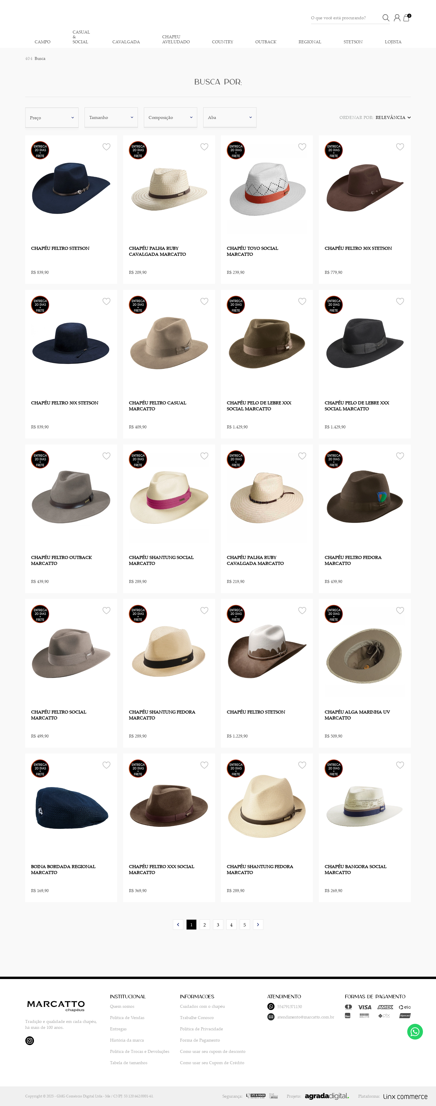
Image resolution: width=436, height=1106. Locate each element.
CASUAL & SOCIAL (81, 37)
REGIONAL (310, 42)
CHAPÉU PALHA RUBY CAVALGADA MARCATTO (157, 251)
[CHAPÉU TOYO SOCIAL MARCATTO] (267, 188)
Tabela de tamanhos (128, 1062)
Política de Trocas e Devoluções (139, 1051)
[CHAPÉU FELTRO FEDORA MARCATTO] (365, 497)
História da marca (127, 1040)
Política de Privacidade (201, 1029)
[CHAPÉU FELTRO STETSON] (71, 188)
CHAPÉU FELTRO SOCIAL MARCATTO (58, 715)
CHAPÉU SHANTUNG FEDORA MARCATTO (162, 715)
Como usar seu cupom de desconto (213, 1051)
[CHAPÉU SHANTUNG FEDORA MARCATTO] (169, 652)
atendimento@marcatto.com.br (305, 1017)
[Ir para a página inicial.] (212, 18)
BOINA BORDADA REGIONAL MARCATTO (63, 869)
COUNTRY (222, 42)
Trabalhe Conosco (197, 1017)
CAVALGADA (126, 42)
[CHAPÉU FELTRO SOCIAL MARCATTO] (71, 652)
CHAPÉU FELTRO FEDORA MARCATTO (353, 560)
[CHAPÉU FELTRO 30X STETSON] (365, 188)
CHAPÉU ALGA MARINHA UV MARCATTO (357, 715)
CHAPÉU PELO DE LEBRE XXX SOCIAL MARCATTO (259, 405)
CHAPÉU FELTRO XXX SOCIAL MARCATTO (161, 869)
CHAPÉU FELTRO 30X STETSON (358, 248)
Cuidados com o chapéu (202, 1006)
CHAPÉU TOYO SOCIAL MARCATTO (252, 251)
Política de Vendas (127, 1017)
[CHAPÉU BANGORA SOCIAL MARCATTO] (365, 807)
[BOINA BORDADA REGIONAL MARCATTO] (71, 807)
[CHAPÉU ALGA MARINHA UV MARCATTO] (365, 652)
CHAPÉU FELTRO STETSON (60, 248)
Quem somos (122, 1006)
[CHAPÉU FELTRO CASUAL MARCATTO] (169, 343)
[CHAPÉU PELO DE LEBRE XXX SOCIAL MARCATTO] (267, 343)
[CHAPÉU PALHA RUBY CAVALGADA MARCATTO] (169, 188)
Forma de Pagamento (200, 1040)
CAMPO (42, 42)
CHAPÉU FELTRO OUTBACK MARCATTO (61, 560)
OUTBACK (265, 42)
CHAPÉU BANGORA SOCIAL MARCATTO (355, 869)
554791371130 (289, 1006)
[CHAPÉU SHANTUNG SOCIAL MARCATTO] (169, 497)
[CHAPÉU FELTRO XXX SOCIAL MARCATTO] (169, 807)
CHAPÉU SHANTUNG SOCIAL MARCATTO (161, 560)
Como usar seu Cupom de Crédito (212, 1062)
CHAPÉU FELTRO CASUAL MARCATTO (157, 405)
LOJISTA (393, 42)
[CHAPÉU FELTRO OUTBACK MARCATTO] (71, 497)
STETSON (353, 42)
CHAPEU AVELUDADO (176, 39)
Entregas (118, 1029)
